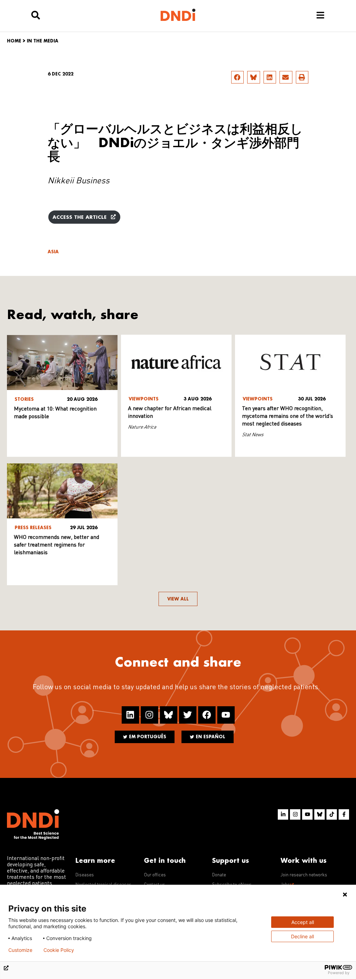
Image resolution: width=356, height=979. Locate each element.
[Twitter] (187, 715)
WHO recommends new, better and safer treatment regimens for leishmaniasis (56, 545)
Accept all (302, 922)
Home (14, 40)
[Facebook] (207, 715)
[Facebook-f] (344, 814)
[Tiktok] (331, 814)
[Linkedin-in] (283, 814)
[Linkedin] (130, 715)
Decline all (302, 936)
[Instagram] (149, 715)
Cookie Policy (58, 950)
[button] (237, 77)
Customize (20, 950)
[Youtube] (226, 715)
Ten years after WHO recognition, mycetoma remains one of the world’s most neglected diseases (287, 416)
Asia (53, 251)
